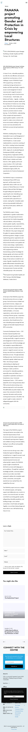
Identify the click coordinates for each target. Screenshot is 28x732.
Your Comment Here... (9, 531)
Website (6, 562)
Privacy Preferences (14, 699)
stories (6, 6)
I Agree (14, 696)
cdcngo (6, 43)
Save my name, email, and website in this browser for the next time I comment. (13, 567)
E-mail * (6, 556)
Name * (6, 550)
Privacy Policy (14, 729)
